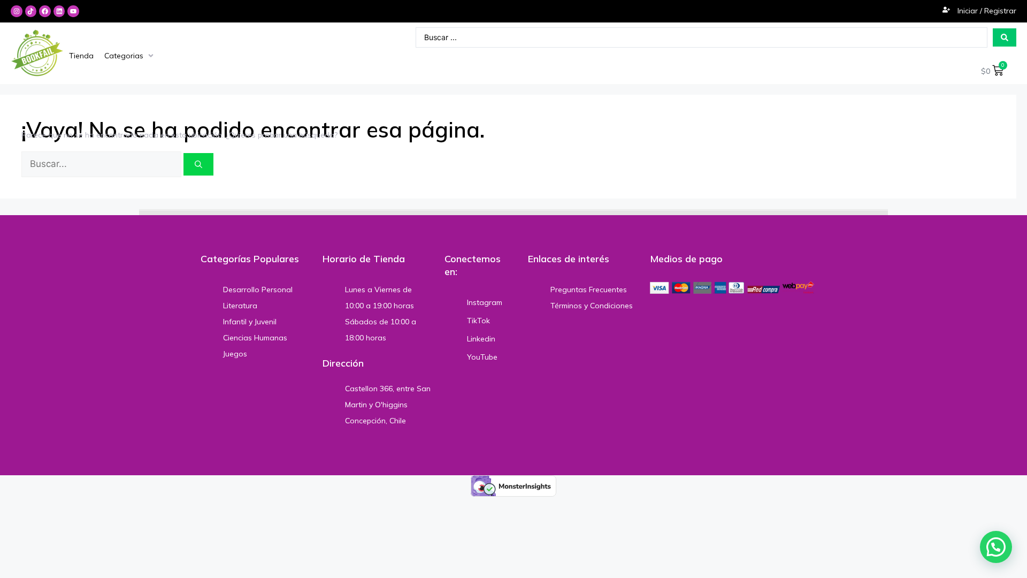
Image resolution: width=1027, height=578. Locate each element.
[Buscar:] (102, 164)
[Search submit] (1004, 37)
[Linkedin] (59, 11)
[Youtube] (73, 11)
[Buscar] (198, 164)
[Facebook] (45, 11)
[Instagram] (16, 11)
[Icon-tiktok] (31, 11)
